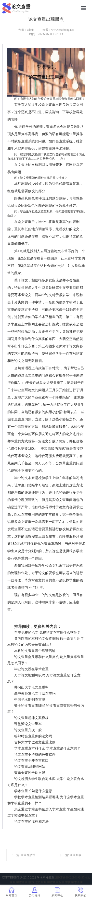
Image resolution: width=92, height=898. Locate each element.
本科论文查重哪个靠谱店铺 (34, 651)
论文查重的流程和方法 (31, 821)
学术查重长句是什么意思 (33, 791)
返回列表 (75, 855)
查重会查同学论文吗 (29, 773)
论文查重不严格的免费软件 (34, 754)
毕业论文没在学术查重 (31, 669)
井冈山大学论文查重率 (31, 687)
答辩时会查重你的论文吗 (33, 736)
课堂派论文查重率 (28, 724)
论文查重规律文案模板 (31, 718)
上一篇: (16, 855)
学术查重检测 (56, 882)
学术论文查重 (37, 882)
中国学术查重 (74, 882)
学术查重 (22, 882)
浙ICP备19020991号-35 (69, 877)
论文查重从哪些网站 (29, 766)
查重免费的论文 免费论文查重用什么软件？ (47, 632)
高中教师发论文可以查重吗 (34, 693)
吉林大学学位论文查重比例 (34, 742)
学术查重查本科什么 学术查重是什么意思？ (47, 748)
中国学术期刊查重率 (29, 699)
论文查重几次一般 (28, 730)
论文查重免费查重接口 (31, 760)
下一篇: (64, 855)
